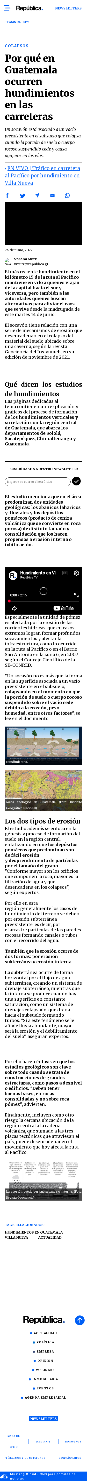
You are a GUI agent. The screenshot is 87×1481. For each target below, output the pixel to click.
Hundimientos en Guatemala (34, 1232)
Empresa (45, 1351)
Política (45, 1342)
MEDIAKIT (43, 1441)
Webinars (45, 1370)
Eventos (45, 1388)
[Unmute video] (43, 224)
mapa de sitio (13, 1441)
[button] (7, 195)
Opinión (45, 1360)
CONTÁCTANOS (70, 1458)
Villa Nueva (16, 1237)
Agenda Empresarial (45, 1397)
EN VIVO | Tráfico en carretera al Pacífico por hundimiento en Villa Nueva (42, 175)
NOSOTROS (73, 1441)
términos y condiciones (25, 1458)
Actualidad (50, 1237)
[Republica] (29, 8)
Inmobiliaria (45, 1379)
